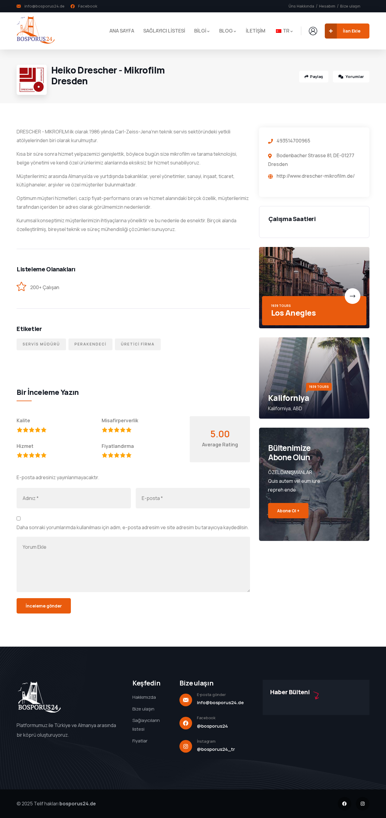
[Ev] (36, 30)
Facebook (206, 717)
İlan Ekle (351, 31)
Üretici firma (138, 344)
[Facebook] (344, 803)
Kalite (23, 420)
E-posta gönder (211, 694)
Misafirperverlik (120, 420)
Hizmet (25, 446)
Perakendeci (90, 344)
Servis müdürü (41, 344)
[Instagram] (362, 803)
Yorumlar (354, 76)
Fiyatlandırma (118, 446)
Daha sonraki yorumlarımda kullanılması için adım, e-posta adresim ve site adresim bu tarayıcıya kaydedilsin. (133, 527)
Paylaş (316, 76)
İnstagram (206, 741)
